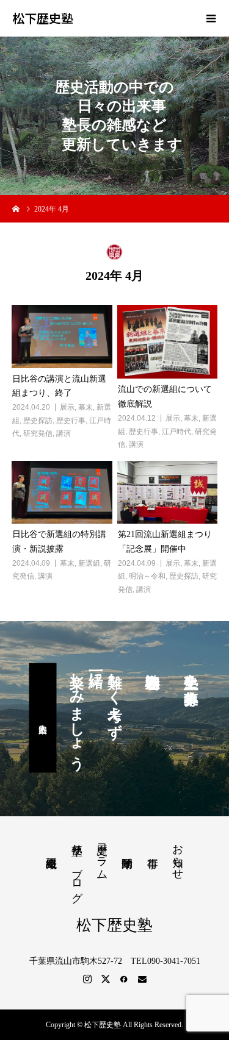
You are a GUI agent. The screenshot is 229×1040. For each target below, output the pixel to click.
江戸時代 (176, 431)
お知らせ (178, 855)
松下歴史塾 (42, 18)
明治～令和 (147, 576)
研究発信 (38, 433)
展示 (67, 407)
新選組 (89, 563)
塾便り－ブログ (77, 866)
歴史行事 (70, 420)
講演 (63, 433)
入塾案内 (42, 717)
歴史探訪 (38, 420)
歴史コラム (102, 855)
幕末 (85, 407)
